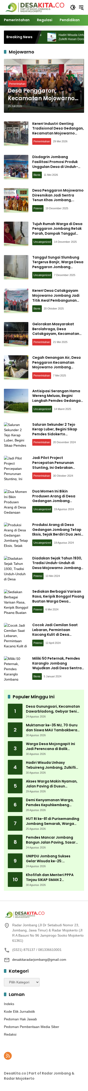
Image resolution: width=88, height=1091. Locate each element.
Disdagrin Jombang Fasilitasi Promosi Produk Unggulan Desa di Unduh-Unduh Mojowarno (55, 164)
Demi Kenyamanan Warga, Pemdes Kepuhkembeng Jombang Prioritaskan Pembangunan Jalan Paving (51, 802)
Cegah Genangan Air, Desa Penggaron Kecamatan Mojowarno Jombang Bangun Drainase (56, 365)
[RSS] (8, 1056)
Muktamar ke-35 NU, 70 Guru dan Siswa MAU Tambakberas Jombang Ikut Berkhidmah (52, 728)
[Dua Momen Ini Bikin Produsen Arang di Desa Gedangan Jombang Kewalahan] (16, 501)
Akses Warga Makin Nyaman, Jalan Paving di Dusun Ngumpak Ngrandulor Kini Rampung (51, 784)
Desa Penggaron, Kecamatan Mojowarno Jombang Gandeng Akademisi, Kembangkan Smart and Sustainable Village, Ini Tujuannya (44, 94)
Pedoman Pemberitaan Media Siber (31, 1027)
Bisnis (37, 174)
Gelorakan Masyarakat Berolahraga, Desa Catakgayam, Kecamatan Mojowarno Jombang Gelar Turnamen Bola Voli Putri (57, 334)
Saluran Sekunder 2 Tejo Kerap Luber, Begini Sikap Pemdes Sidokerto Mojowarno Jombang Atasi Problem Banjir (56, 434)
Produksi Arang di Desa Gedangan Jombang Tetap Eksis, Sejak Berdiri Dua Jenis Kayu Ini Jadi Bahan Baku (57, 532)
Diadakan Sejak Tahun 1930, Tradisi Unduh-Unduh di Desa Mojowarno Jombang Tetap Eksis (57, 565)
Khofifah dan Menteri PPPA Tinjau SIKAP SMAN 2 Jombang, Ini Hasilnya (50, 877)
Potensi (37, 208)
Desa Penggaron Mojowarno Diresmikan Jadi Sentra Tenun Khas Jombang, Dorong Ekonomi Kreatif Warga (58, 200)
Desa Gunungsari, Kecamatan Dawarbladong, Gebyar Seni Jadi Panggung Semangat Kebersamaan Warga (53, 709)
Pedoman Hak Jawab (20, 1019)
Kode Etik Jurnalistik (19, 1011)
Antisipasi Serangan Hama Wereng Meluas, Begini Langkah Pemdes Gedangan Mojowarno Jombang (57, 398)
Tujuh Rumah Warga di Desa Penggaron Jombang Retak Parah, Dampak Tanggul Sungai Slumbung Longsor (57, 231)
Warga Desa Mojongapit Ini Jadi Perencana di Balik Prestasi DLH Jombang (50, 746)
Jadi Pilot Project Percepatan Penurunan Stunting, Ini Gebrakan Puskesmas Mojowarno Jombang (53, 467)
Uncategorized (42, 241)
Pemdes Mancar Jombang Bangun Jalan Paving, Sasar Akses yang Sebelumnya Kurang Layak (51, 840)
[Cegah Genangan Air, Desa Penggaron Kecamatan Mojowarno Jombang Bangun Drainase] (16, 367)
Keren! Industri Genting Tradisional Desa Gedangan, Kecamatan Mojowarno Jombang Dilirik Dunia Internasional (58, 133)
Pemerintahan (17, 83)
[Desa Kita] (34, 7)
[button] (73, 7)
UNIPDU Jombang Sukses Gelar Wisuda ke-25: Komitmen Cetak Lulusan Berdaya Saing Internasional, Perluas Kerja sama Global (52, 858)
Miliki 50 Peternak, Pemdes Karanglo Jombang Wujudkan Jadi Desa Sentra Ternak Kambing (57, 665)
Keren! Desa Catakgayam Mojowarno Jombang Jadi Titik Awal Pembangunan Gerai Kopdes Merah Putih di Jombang (57, 300)
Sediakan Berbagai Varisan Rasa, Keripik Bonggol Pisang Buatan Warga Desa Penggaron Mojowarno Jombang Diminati (58, 601)
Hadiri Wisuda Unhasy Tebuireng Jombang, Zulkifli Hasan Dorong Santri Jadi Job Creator (53, 765)
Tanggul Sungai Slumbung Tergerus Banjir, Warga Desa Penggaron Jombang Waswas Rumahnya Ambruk (57, 264)
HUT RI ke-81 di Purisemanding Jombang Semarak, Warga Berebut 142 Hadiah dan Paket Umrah (53, 821)
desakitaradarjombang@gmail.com (39, 959)
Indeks (9, 1004)
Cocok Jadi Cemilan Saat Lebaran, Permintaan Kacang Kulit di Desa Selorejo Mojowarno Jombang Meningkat (55, 634)
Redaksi (10, 1034)
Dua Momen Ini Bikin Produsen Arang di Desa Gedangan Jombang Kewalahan (53, 498)
